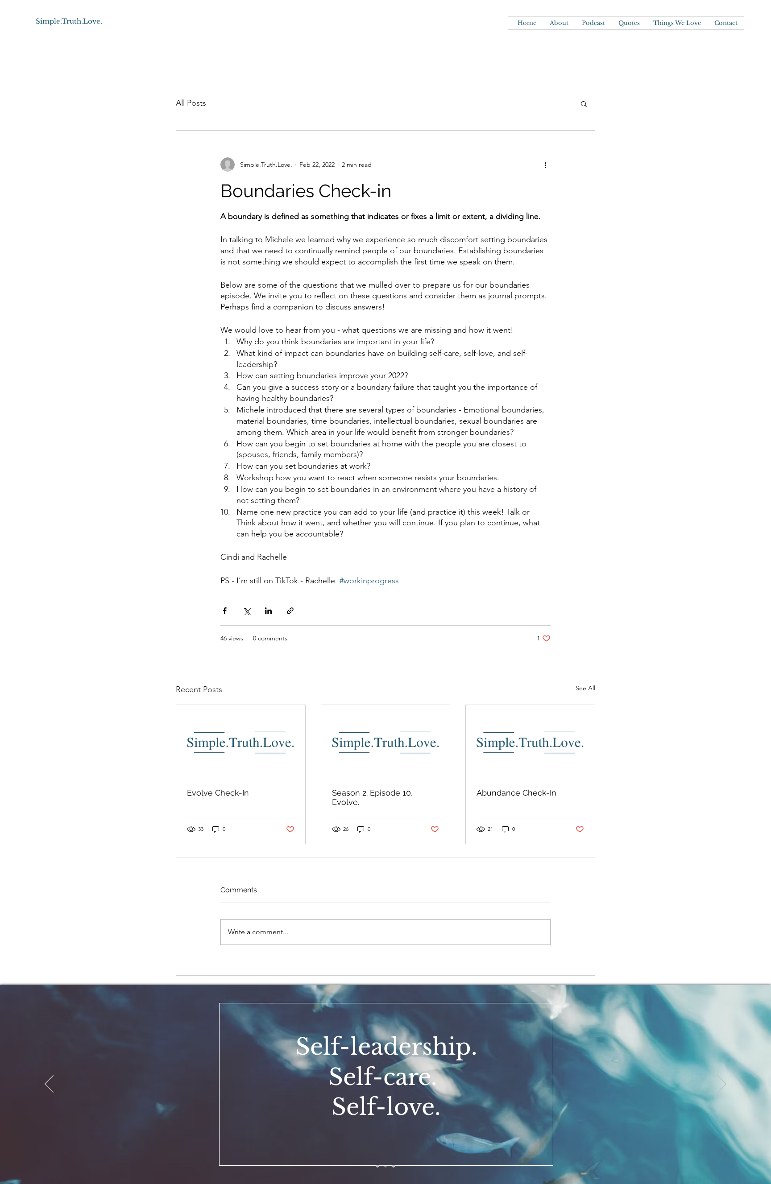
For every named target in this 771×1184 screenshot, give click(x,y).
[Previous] (49, 1084)
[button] (584, 103)
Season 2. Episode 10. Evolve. (372, 797)
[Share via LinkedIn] (268, 610)
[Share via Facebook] (224, 610)
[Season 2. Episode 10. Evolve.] (385, 741)
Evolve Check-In (218, 792)
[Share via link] (290, 610)
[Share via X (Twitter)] (246, 610)
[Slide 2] (385, 1166)
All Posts (191, 103)
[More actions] (545, 164)
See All (585, 688)
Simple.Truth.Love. (69, 21)
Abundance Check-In (516, 792)
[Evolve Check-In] (240, 741)
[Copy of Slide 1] (377, 1166)
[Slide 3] (393, 1166)
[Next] (721, 1084)
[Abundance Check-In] (530, 741)
